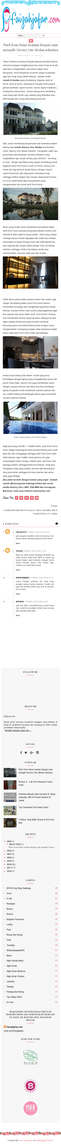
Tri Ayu (19, 551)
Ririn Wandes (22, 577)
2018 (9, 864)
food (9, 940)
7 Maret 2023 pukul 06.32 (39, 532)
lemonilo (10, 981)
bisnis (9, 955)
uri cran (10, 1002)
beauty (10, 908)
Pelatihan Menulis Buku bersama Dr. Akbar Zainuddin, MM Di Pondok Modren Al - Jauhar (37, 797)
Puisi (9, 929)
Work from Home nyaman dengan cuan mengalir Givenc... (32, 847)
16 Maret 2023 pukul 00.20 (36, 601)
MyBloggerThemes (44, 1140)
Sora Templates (26, 1140)
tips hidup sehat (14, 997)
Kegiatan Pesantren (15, 919)
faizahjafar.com (15, 1027)
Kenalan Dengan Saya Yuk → (18, 730)
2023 (9, 841)
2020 (9, 857)
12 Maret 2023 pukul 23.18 (41, 577)
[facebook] (21, 753)
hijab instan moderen (16, 971)
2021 (9, 854)
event (9, 893)
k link (9, 898)
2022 (9, 850)
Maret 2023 (15, 844)
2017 (9, 867)
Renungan (11, 903)
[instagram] (37, 753)
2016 (9, 871)
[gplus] (32, 753)
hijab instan (12, 966)
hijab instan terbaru (15, 976)
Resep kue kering (14, 934)
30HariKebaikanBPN (15, 950)
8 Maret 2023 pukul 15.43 (35, 551)
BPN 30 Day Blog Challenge (19, 888)
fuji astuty (21, 532)
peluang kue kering (15, 991)
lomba (9, 924)
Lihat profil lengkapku (13, 1030)
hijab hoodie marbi (15, 960)
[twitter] (26, 753)
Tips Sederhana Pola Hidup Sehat (33, 807)
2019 (9, 861)
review (10, 914)
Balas (18, 543)
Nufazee (20, 601)
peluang (10, 986)
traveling (10, 945)
